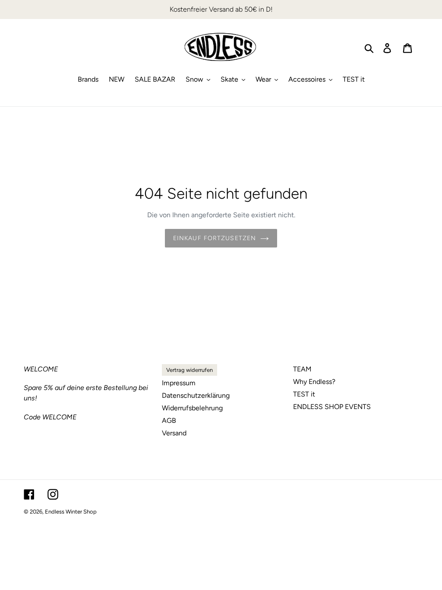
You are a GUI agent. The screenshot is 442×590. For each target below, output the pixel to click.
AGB (169, 420)
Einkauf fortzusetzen (214, 238)
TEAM (302, 369)
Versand (174, 433)
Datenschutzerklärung (196, 395)
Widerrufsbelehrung (192, 408)
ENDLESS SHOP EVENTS (332, 407)
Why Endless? (314, 381)
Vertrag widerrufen (189, 370)
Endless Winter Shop (71, 511)
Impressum (179, 383)
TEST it (304, 394)
